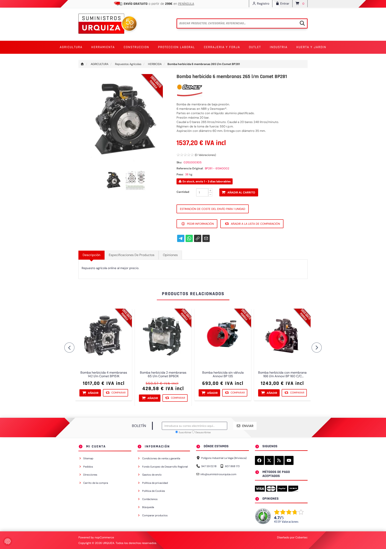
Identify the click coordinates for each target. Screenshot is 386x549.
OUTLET (255, 47)
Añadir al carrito (241, 192)
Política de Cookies (153, 491)
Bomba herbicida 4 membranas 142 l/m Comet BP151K (103, 374)
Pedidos (88, 466)
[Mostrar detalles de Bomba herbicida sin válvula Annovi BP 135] (223, 337)
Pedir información (200, 224)
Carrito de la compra (95, 483)
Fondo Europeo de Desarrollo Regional (165, 466)
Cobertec (301, 537)
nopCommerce (104, 537)
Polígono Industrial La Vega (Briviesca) (224, 458)
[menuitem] (71, 47)
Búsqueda (148, 507)
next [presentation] (317, 348)
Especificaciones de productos (131, 255)
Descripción (91, 255)
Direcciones (90, 474)
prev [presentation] (69, 348)
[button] (71, 47)
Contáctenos (150, 499)
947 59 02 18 (209, 466)
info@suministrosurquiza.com (218, 474)
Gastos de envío (152, 474)
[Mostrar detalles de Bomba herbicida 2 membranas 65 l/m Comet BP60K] (163, 337)
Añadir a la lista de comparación (255, 224)
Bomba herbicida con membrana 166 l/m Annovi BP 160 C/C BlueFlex (282, 374)
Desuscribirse (203, 432)
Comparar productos (155, 515)
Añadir (93, 393)
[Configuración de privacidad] (7, 541)
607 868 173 (232, 466)
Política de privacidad (155, 483)
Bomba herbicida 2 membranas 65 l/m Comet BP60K (163, 374)
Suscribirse (185, 432)
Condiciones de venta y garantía (161, 458)
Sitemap (88, 458)
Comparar (118, 392)
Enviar (248, 426)
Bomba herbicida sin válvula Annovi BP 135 (222, 374)
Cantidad (183, 192)
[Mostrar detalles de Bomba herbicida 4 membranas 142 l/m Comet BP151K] (103, 337)
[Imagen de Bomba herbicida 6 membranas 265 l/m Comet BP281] (114, 180)
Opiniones (170, 255)
